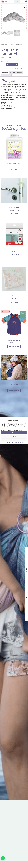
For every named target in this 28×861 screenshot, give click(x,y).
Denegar (14, 436)
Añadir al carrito (12, 64)
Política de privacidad (15, 442)
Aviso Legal (22, 442)
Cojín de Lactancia (11, 69)
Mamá (12, 44)
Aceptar (14, 432)
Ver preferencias (14, 440)
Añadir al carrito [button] (14, 169)
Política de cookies (7, 442)
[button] (22, 2)
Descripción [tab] (5, 72)
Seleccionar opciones (14, 346)
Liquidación (8, 44)
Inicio (2, 44)
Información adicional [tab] (16, 72)
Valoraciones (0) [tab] (6, 75)
